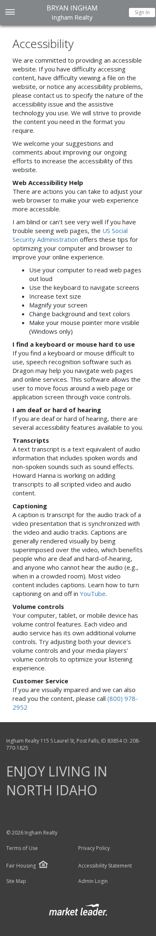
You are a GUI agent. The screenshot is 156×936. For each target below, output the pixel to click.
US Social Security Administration (70, 235)
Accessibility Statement (105, 865)
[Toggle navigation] (10, 13)
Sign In (142, 12)
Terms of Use (22, 848)
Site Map (16, 881)
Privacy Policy (94, 848)
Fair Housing (21, 865)
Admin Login (93, 881)
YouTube (93, 593)
